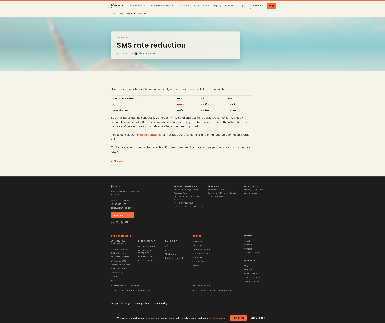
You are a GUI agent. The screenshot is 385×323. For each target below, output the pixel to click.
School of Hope (251, 252)
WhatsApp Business (120, 264)
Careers (248, 244)
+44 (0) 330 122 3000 (121, 200)
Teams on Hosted (201, 249)
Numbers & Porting (120, 256)
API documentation (148, 135)
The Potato (170, 254)
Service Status (143, 290)
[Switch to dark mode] (242, 5)
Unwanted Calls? (122, 215)
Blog (271, 5)
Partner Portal (199, 261)
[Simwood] (117, 5)
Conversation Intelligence (144, 251)
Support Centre (126, 290)
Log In (114, 290)
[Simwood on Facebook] (122, 222)
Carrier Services (121, 236)
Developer (257, 5)
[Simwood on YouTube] (126, 222)
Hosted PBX (198, 241)
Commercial (123, 38)
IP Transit (115, 276)
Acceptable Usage (120, 303)
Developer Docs (252, 277)
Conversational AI (147, 246)
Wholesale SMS (118, 260)
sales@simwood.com (121, 207)
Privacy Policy (142, 303)
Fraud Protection (146, 256)
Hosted (197, 236)
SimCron (248, 269)
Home (113, 14)
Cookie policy (220, 318)
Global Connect (118, 252)
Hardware (197, 257)
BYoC (167, 250)
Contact (248, 248)
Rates (114, 280)
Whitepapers (250, 273)
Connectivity (117, 272)
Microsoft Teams (119, 268)
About (247, 240)
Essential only (258, 318)
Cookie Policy (160, 303)
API (170, 118)
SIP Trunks (197, 245)
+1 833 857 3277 (118, 204)
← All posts (117, 161)
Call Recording (145, 260)
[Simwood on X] (117, 222)
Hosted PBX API (251, 281)
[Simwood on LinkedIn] (112, 222)
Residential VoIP (200, 253)
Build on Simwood (174, 258)
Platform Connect (119, 249)
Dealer (195, 265)
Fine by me (238, 318)
